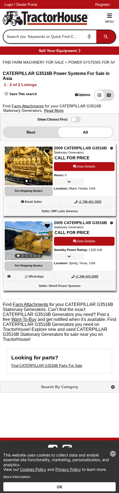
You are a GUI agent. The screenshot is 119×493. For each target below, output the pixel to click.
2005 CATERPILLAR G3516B (80, 222)
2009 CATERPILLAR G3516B (80, 148)
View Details (85, 166)
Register (102, 4)
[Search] (106, 36)
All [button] (85, 132)
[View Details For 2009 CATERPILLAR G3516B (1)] (29, 166)
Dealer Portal (26, 4)
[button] (82, 95)
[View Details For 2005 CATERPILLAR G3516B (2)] (29, 240)
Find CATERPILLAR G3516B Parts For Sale (46, 366)
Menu (109, 21)
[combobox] (59, 36)
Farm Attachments (28, 106)
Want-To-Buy (24, 319)
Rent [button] (31, 132)
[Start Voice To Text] (89, 37)
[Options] (111, 148)
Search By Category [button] (59, 387)
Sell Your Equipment (58, 51)
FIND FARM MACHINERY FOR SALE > (35, 62)
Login (8, 4)
